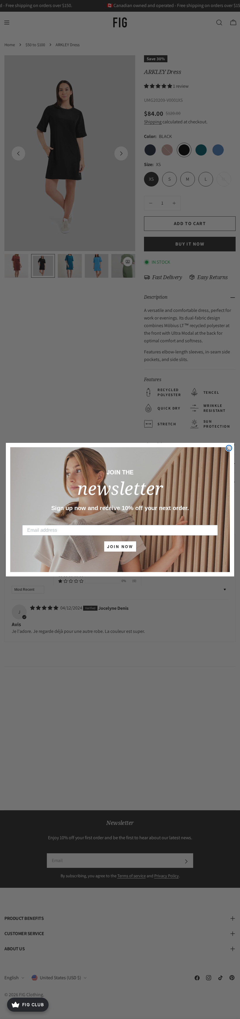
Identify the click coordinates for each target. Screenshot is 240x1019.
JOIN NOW (120, 546)
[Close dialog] (229, 448)
